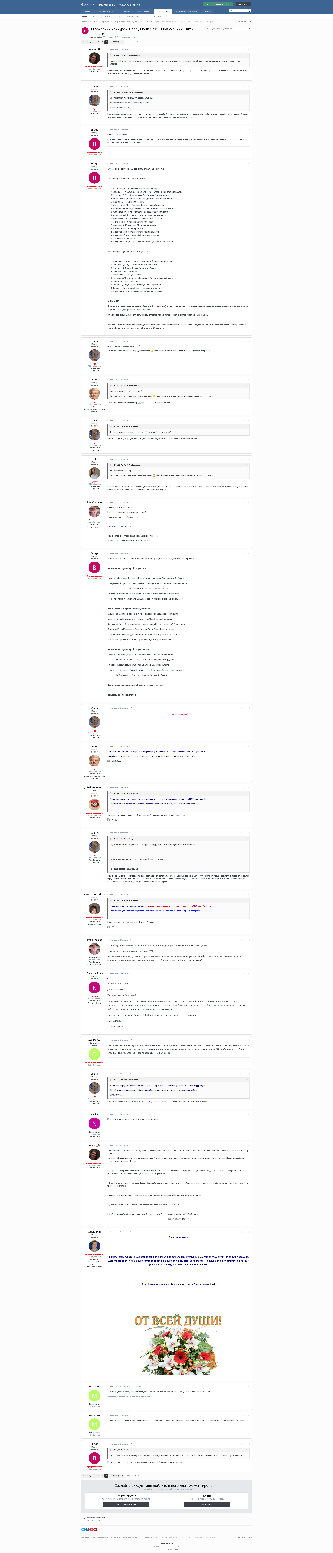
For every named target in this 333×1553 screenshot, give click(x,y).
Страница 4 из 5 (132, 42)
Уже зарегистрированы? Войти (218, 4)
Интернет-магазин (106, 11)
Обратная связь (166, 1544)
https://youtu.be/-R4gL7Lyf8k (119, 526)
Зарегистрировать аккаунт (126, 1504)
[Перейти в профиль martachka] (94, 1395)
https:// (120, 309)
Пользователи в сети (152, 16)
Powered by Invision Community (166, 1549)
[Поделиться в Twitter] (83, 1529)
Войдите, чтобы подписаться (220, 29)
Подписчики (239, 29)
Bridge (99, 37)
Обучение (126, 11)
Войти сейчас (207, 1504)
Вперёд (116, 42)
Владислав (94, 1231)
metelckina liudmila (94, 894)
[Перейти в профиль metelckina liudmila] (94, 908)
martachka (94, 1386)
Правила (118, 16)
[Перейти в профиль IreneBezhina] (94, 511)
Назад (89, 42)
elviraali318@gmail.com (119, 107)
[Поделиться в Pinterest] (95, 1529)
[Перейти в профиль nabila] (94, 1123)
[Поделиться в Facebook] (87, 1529)
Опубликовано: (119, 49)
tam (94, 379)
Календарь (105, 16)
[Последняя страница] (122, 42)
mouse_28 (94, 49)
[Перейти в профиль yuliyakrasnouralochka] (94, 804)
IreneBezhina (94, 502)
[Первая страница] (83, 42)
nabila (94, 1114)
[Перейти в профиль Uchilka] (94, 100)
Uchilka (94, 86)
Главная (88, 11)
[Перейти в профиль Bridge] (85, 30)
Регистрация (243, 4)
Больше (207, 11)
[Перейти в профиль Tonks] (94, 473)
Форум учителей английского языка (110, 4)
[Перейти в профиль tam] (94, 394)
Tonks (94, 459)
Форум (84, 16)
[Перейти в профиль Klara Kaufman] (94, 987)
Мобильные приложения (186, 11)
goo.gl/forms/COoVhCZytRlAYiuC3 (137, 310)
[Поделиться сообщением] (249, 49)
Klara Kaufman (94, 973)
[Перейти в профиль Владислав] (94, 1246)
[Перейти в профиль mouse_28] (94, 58)
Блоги (94, 16)
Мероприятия (143, 11)
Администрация (133, 16)
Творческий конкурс (128, 37)
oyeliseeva (94, 1040)
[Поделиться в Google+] (91, 1529)
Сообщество (163, 11)
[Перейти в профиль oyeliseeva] (94, 1054)
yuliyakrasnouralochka (94, 789)
